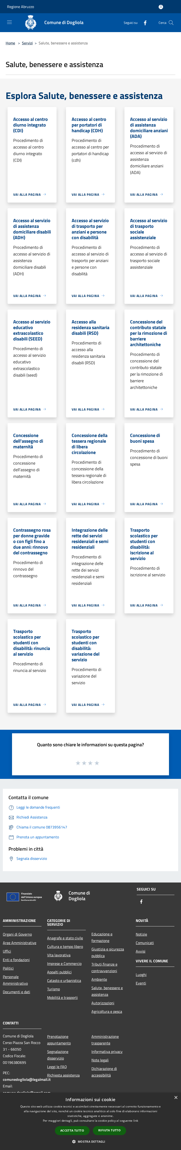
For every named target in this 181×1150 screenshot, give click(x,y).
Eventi (141, 983)
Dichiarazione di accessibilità (104, 1072)
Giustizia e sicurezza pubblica (107, 952)
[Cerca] (171, 22)
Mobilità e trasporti (62, 997)
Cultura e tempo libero (65, 946)
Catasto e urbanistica (64, 980)
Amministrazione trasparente (105, 1040)
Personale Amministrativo (15, 980)
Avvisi (140, 951)
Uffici (7, 951)
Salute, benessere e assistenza (107, 991)
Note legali (100, 1060)
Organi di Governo (17, 934)
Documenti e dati (16, 992)
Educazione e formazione (101, 937)
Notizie (141, 934)
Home (10, 43)
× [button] (175, 1097)
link (135, 1121)
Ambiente (99, 979)
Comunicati (145, 943)
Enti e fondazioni (16, 960)
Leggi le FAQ (57, 1066)
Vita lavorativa (58, 955)
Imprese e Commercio (64, 963)
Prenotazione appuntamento (59, 1040)
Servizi (27, 43)
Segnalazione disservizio (57, 1055)
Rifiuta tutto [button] (109, 1130)
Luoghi (141, 974)
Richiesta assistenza (63, 1075)
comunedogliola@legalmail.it (27, 1079)
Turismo (53, 989)
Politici (8, 968)
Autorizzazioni (102, 1003)
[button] (90, 1141)
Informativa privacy (107, 1051)
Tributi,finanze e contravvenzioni (104, 967)
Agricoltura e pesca (106, 1011)
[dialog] (90, 1121)
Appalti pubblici (59, 972)
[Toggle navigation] (9, 22)
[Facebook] (143, 22)
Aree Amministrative (19, 943)
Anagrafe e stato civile (65, 938)
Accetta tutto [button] (72, 1131)
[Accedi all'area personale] (160, 6)
